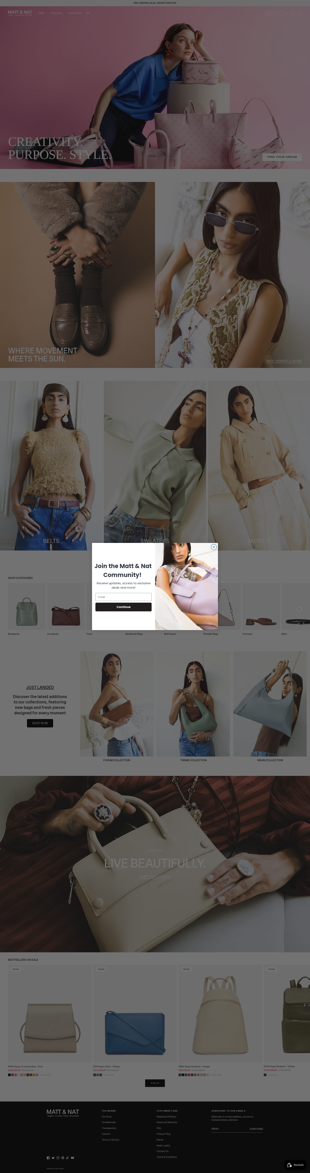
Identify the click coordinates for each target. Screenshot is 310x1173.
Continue (124, 607)
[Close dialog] (214, 547)
